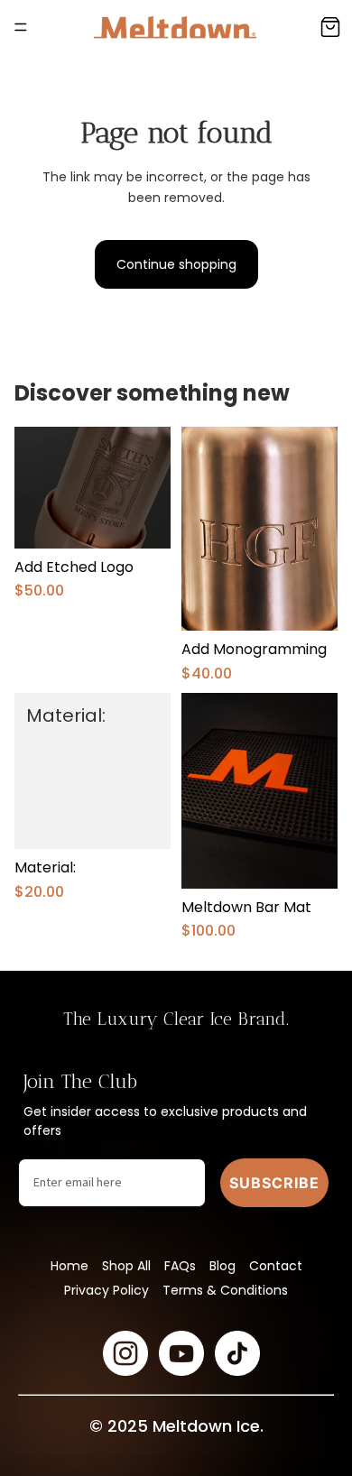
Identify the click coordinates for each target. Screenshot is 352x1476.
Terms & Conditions (225, 1290)
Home (69, 1266)
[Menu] (21, 27)
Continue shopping (176, 264)
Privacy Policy (106, 1290)
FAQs (180, 1266)
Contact (275, 1266)
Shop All (126, 1266)
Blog (222, 1266)
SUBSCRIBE (274, 1183)
